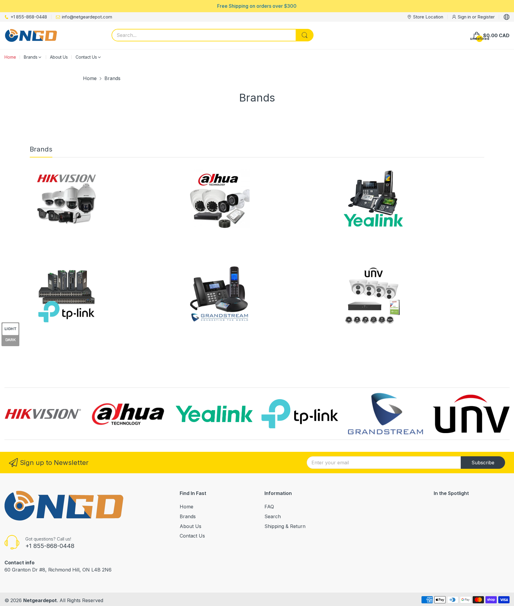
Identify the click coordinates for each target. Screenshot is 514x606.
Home (186, 507)
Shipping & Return (284, 526)
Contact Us (192, 536)
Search (272, 516)
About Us (190, 526)
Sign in (465, 17)
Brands (188, 516)
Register (486, 17)
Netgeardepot (40, 600)
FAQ (269, 507)
